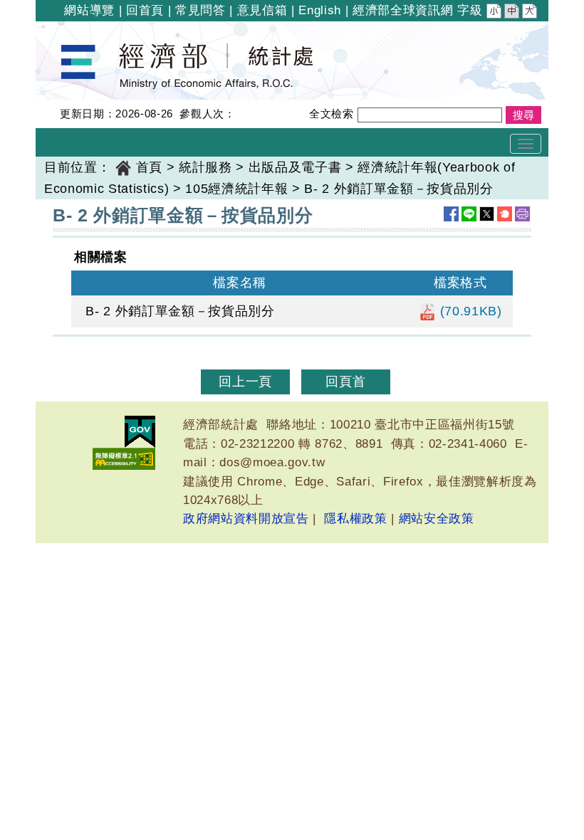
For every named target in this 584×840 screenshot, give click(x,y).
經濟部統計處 (84, 30)
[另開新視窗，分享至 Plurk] (504, 213)
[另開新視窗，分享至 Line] (469, 213)
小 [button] (495, 13)
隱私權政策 (355, 518)
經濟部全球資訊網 (403, 10)
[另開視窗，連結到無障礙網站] (124, 459)
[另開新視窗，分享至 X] (487, 213)
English (319, 10)
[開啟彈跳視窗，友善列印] (522, 213)
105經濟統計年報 (236, 189)
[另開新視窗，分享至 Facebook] (451, 213)
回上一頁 (245, 381)
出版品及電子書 (295, 167)
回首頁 (145, 10)
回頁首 (345, 381)
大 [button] (530, 13)
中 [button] (512, 13)
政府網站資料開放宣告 (246, 518)
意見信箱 (262, 10)
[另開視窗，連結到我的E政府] (140, 432)
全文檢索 (331, 113)
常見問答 (200, 10)
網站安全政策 (436, 518)
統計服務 (205, 167)
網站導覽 (89, 10)
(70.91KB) (469, 311)
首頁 (149, 167)
